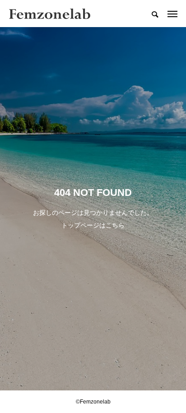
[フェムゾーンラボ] (49, 13)
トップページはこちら (93, 225)
